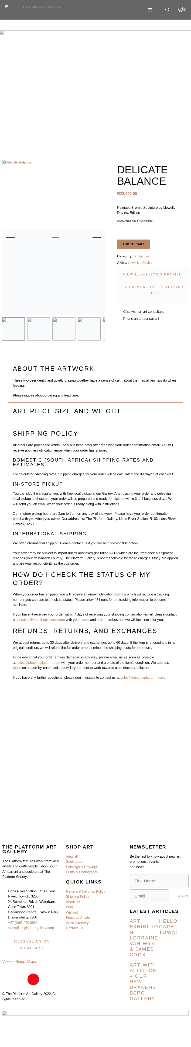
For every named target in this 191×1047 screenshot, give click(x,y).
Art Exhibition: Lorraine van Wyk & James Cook (144, 937)
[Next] (96, 237)
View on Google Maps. (19, 962)
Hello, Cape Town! (169, 926)
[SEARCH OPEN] (167, 9)
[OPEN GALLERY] (53, 237)
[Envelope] (21, 979)
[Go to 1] (13, 329)
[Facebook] (8, 979)
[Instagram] (33, 979)
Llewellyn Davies (140, 262)
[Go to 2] (38, 329)
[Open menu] (150, 10)
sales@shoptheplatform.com (43, 620)
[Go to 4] (89, 329)
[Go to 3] (63, 329)
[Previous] (10, 237)
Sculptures (141, 256)
